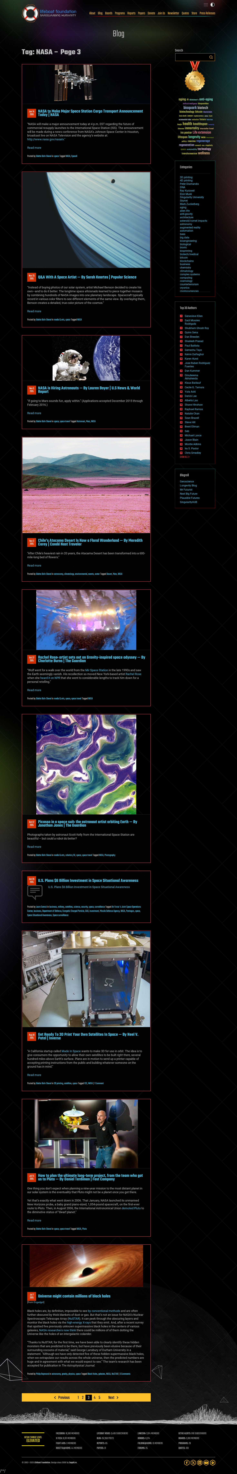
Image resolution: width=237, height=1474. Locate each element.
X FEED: (59, 1438)
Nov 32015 (31, 542)
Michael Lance (193, 435)
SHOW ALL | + (185, 457)
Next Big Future (188, 493)
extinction (195, 120)
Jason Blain (191, 439)
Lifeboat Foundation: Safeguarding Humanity (49, 13)
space (56, 156)
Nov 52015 (31, 390)
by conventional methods (104, 1311)
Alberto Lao (191, 400)
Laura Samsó (41, 907)
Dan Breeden (192, 336)
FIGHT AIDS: (61, 1443)
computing (186, 277)
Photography (109, 855)
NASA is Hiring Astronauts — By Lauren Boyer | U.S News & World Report (89, 390)
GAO (87, 911)
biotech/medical (189, 254)
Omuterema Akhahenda (191, 377)
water (97, 574)
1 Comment (99, 1083)
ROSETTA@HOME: (63, 1448)
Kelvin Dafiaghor (194, 354)
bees (182, 234)
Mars (88, 421)
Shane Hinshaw (194, 404)
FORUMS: (141, 1448)
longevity (194, 137)
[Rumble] (212, 1462)
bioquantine (203, 103)
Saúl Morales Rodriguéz (192, 322)
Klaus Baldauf (193, 382)
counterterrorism (189, 284)
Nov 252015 (32, 277)
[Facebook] (186, 1462)
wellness (204, 153)
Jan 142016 (31, 113)
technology (204, 149)
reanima (192, 141)
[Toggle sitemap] (206, 5)
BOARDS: (182, 1438)
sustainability (192, 150)
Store (194, 13)
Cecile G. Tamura (194, 387)
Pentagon (130, 911)
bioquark (190, 108)
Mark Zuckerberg (189, 204)
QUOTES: (181, 1448)
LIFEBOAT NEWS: (103, 1434)
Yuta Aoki (190, 391)
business (53, 907)
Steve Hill (190, 422)
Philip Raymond (42, 1374)
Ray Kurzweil (187, 190)
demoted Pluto (131, 1208)
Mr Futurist (186, 489)
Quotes (185, 13)
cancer (190, 116)
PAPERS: (100, 1448)
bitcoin (198, 112)
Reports (131, 13)
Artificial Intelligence (190, 104)
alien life (185, 210)
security (84, 907)
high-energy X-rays (79, 1322)
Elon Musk (186, 194)
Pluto (84, 1229)
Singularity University (192, 197)
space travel (65, 421)
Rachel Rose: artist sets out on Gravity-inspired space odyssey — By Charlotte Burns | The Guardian (91, 659)
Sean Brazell (192, 417)
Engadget (39, 1302)
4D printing (186, 180)
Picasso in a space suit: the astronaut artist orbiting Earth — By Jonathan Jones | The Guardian (87, 824)
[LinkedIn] (199, 1462)
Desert (109, 574)
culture (206, 116)
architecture (186, 217)
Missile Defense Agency (110, 911)
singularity (209, 146)
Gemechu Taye (193, 350)
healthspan (200, 124)
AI (188, 99)
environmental (81, 574)
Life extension (202, 133)
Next (111, 1397)
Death (210, 116)
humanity (211, 125)
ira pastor (186, 133)
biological (185, 244)
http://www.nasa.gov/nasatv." (46, 139)
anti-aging (206, 100)
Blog (100, 13)
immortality (192, 128)
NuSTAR (74, 1318)
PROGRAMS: (183, 1443)
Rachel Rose (133, 674)
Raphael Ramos (194, 409)
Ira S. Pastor (192, 448)
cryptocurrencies (189, 291)
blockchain (207, 112)
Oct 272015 (31, 659)
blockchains (187, 261)
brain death (183, 116)
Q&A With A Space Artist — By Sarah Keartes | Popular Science (87, 277)
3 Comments (125, 1374)
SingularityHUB (188, 502)
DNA (182, 187)
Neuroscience (210, 138)
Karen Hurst (191, 358)
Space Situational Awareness (39, 915)
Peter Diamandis (189, 183)
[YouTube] (206, 1462)
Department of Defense (51, 911)
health (187, 124)
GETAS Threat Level (33, 1439)
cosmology (186, 280)
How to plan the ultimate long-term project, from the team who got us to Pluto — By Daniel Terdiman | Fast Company (90, 1178)
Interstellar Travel (207, 129)
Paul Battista (192, 345)
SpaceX (74, 156)
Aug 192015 (32, 1036)
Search (211, 57)
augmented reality (190, 227)
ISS (85, 1083)
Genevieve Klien (194, 316)
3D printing (58, 1083)
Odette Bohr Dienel (43, 156)
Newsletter (173, 13)
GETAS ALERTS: (184, 1434)
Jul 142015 (31, 1177)
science (77, 907)
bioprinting (186, 250)
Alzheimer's (193, 100)
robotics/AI (70, 855)
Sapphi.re (73, 1463)
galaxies (101, 1374)
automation (186, 230)
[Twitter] (193, 1462)
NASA (68, 156)
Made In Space (71, 1051)
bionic (183, 247)
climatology (69, 574)
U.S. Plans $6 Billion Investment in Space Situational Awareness (88, 881)
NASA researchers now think (57, 1330)
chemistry (185, 267)
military (61, 907)
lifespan (183, 137)
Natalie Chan (192, 413)
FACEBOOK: (60, 1434)
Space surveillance (60, 915)
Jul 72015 (32, 1296)
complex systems (190, 274)
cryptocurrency (199, 116)
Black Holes (92, 1374)
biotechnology (186, 112)
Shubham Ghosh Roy (197, 328)
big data (184, 237)
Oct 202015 (31, 881)
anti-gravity (186, 214)
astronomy (58, 574)
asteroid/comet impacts (193, 220)
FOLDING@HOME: (145, 1443)
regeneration (186, 145)
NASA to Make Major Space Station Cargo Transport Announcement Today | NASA (90, 113)
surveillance (100, 907)
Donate (151, 13)
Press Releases (207, 13)
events (91, 574)
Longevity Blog (188, 485)
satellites (69, 907)
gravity (64, 1374)
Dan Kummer (192, 370)
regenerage (203, 141)
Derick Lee (191, 396)
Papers (141, 13)
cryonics (184, 287)
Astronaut (81, 421)
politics (184, 142)
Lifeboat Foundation (42, 1463)
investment (94, 911)
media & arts (59, 320)
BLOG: (99, 1438)
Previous (64, 1397)
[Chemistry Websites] (195, 77)
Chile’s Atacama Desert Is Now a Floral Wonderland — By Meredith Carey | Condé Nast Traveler (90, 542)
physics (71, 1374)
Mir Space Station (96, 670)
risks (203, 145)
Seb (187, 431)
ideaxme (181, 129)
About (92, 13)
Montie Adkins (193, 444)
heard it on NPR (50, 678)
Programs (120, 13)
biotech (203, 108)
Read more (34, 147)
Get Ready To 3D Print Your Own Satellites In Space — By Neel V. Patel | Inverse (88, 1036)
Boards (108, 13)
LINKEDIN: (142, 1434)
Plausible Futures (190, 497)
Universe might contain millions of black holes (74, 1296)
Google (179, 125)
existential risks (185, 120)
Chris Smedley (193, 452)
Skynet (184, 200)
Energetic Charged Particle (73, 911)
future (203, 119)
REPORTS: (101, 1443)
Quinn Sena (191, 332)
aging (182, 100)
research (198, 146)
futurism (210, 120)
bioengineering (188, 240)
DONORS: (141, 1438)
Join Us (161, 13)
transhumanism (189, 153)
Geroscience (187, 481)
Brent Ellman (192, 426)
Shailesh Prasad (194, 341)
